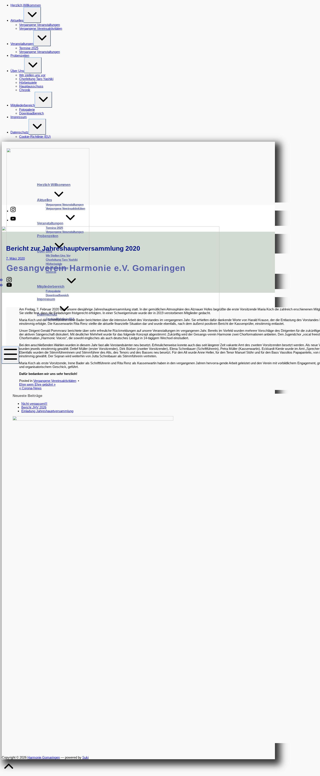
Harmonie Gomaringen (43, 757)
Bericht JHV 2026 (33, 407)
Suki (85, 757)
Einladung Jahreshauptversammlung (47, 411)
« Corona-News (30, 388)
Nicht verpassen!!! (34, 403)
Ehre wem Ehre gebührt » (37, 384)
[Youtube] (13, 220)
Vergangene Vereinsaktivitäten (54, 381)
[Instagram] (13, 211)
